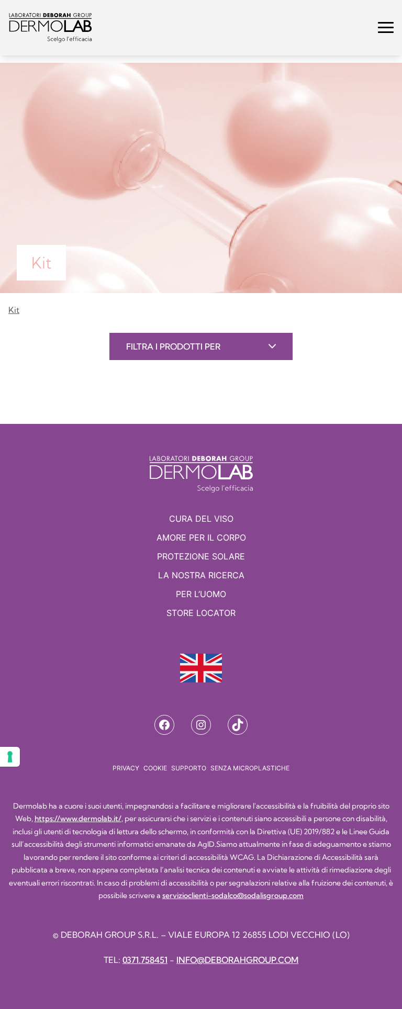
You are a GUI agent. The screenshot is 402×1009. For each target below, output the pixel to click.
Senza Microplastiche (249, 768)
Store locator (201, 613)
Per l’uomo (201, 594)
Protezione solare (201, 556)
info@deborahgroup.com (237, 960)
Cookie (155, 768)
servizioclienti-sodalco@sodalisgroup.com (233, 895)
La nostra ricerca (201, 575)
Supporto (188, 768)
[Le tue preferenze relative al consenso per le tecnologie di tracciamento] (10, 757)
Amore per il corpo (201, 537)
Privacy (126, 768)
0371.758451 (145, 960)
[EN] (201, 668)
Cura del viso (201, 518)
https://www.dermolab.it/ (78, 818)
